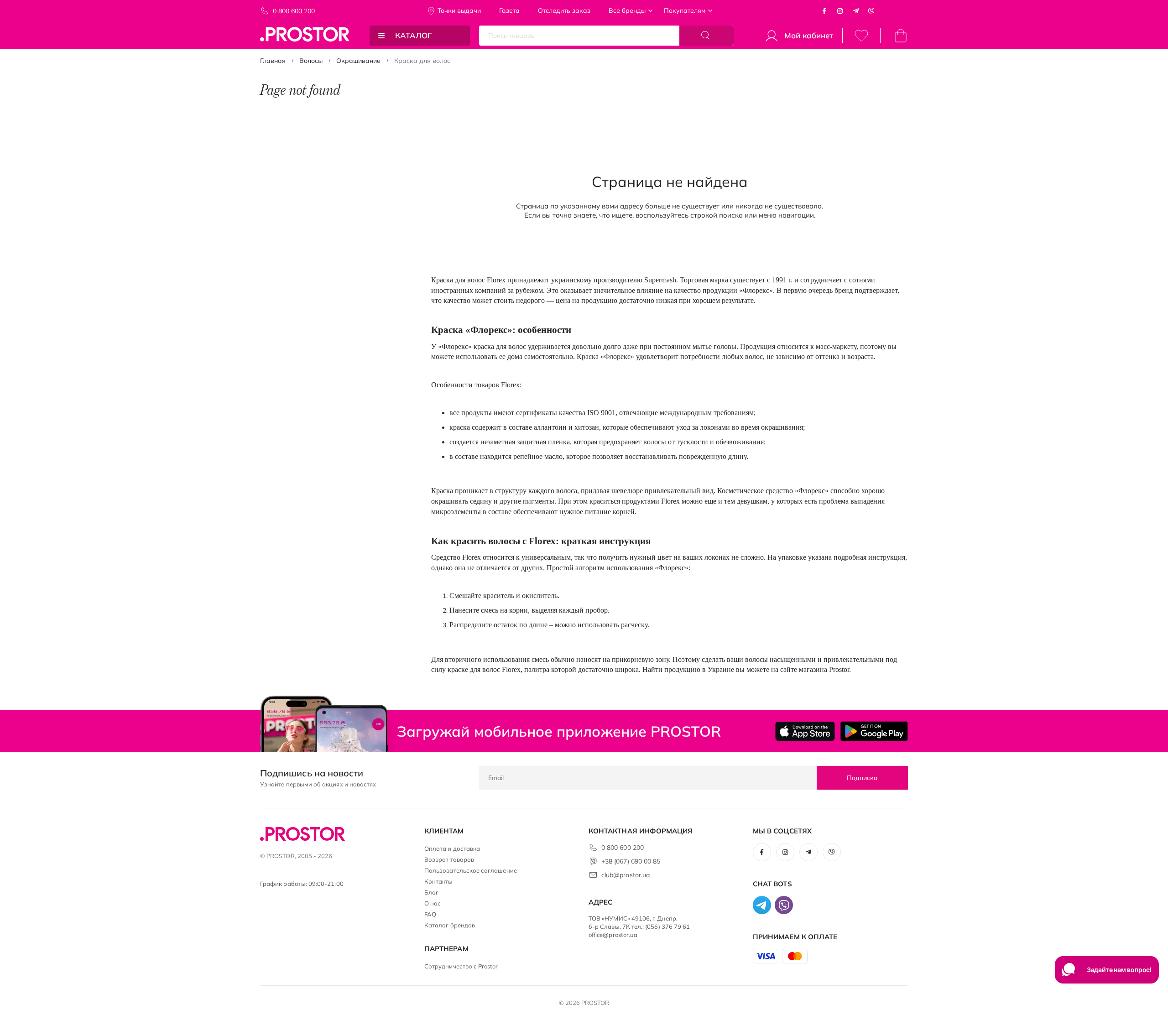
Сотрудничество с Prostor (461, 966)
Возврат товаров (449, 859)
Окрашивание (358, 61)
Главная (273, 61)
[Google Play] (874, 731)
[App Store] (805, 731)
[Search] (706, 36)
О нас (432, 903)
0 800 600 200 (294, 11)
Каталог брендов (449, 925)
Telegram (856, 11)
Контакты (438, 881)
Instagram (840, 11)
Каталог (413, 35)
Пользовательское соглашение (470, 870)
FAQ (430, 914)
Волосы (311, 61)
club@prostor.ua (625, 875)
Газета (509, 10)
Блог (431, 892)
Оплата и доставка (452, 848)
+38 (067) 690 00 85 (630, 861)
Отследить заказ (564, 10)
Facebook (824, 11)
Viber (871, 11)
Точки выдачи (459, 10)
